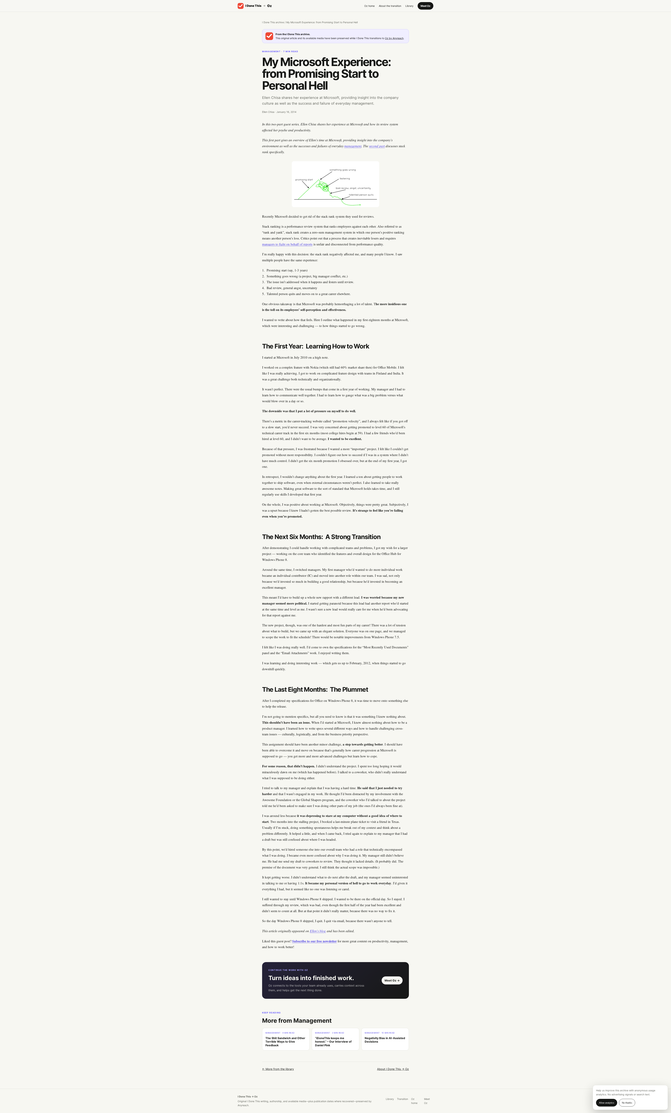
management (352, 146)
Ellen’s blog (318, 931)
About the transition (390, 5)
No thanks (627, 1102)
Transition (402, 1098)
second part (377, 146)
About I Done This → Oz (393, 1069)
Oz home (369, 5)
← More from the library (278, 1069)
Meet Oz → (392, 980)
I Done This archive (273, 22)
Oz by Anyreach (394, 38)
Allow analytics (606, 1102)
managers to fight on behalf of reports (287, 244)
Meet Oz (425, 5)
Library (409, 5)
